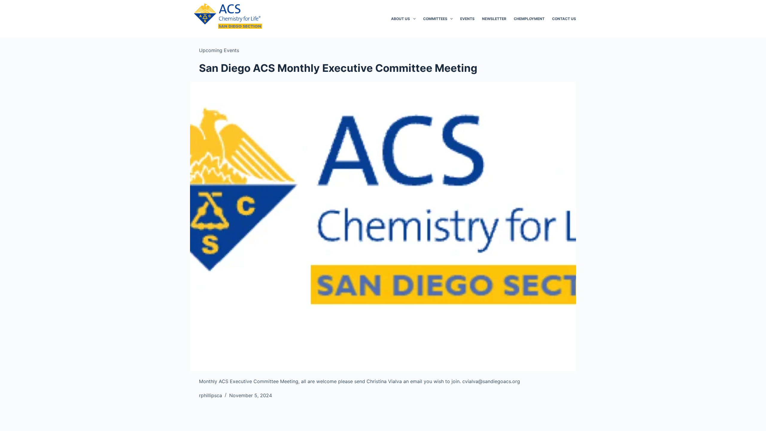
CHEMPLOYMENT (529, 18)
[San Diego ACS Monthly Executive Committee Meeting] (383, 227)
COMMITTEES (435, 18)
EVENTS (467, 18)
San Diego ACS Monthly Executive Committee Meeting (338, 68)
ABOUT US (400, 18)
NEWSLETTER (494, 18)
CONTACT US (564, 18)
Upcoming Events (219, 50)
